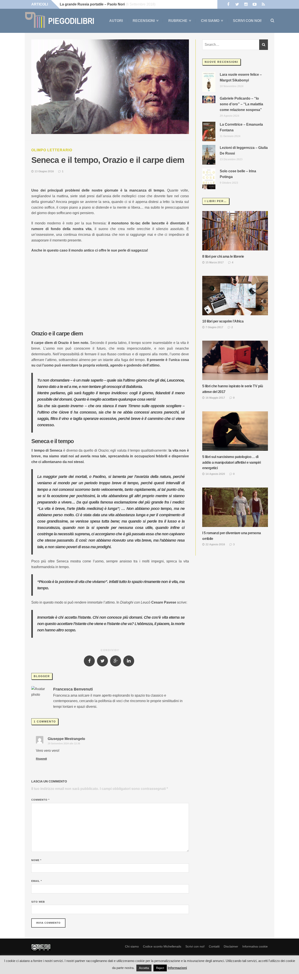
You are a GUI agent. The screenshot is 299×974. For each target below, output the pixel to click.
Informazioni (177, 968)
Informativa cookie (255, 946)
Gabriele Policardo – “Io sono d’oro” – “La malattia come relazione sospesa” (241, 104)
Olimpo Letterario (51, 150)
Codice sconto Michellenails (162, 946)
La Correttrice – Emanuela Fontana (241, 127)
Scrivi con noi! (247, 20)
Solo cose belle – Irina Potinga (238, 174)
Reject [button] (160, 968)
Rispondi (41, 758)
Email (36, 881)
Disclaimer (231, 946)
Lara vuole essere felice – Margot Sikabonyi (241, 77)
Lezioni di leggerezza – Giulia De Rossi (244, 150)
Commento (40, 799)
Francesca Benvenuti (73, 689)
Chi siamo (210, 21)
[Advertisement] (110, 288)
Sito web (38, 901)
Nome (36, 860)
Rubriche (177, 21)
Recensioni (144, 21)
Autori (116, 20)
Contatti (214, 946)
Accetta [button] (144, 968)
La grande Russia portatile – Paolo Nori (92, 4)
